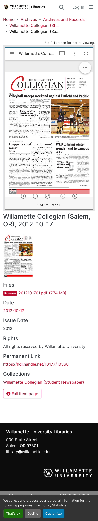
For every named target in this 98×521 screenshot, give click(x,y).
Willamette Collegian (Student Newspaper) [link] (34, 25)
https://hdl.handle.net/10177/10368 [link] (36, 364)
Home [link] (8, 19)
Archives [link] (29, 19)
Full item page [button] (24, 393)
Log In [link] (78, 7)
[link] (49, 293)
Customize (53, 513)
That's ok (13, 513)
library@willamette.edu (28, 451)
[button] (30, 7)
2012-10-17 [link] (13, 310)
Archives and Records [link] (64, 19)
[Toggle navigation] (91, 7)
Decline (32, 513)
